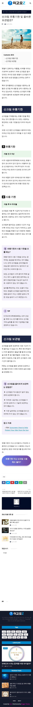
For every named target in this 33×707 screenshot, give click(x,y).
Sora (10, 704)
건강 (6, 11)
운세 (10, 637)
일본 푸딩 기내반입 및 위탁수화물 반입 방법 (20, 685)
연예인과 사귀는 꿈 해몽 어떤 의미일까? (16, 664)
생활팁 (20, 634)
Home (14, 700)
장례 (14, 637)
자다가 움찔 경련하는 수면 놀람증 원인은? (20, 530)
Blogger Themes (25, 704)
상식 (15, 634)
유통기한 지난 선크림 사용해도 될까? (16, 460)
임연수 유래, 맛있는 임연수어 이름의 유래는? (20, 676)
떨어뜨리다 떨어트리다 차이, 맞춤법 (20, 693)
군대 (9, 631)
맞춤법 (24, 631)
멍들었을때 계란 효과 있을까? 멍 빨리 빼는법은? (20, 521)
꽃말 (13, 631)
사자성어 (10, 634)
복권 (4, 634)
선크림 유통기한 (12, 58)
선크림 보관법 (11, 61)
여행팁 (4, 637)
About (19, 700)
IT (25, 637)
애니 (26, 634)
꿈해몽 (18, 631)
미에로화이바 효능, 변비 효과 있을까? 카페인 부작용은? (20, 538)
